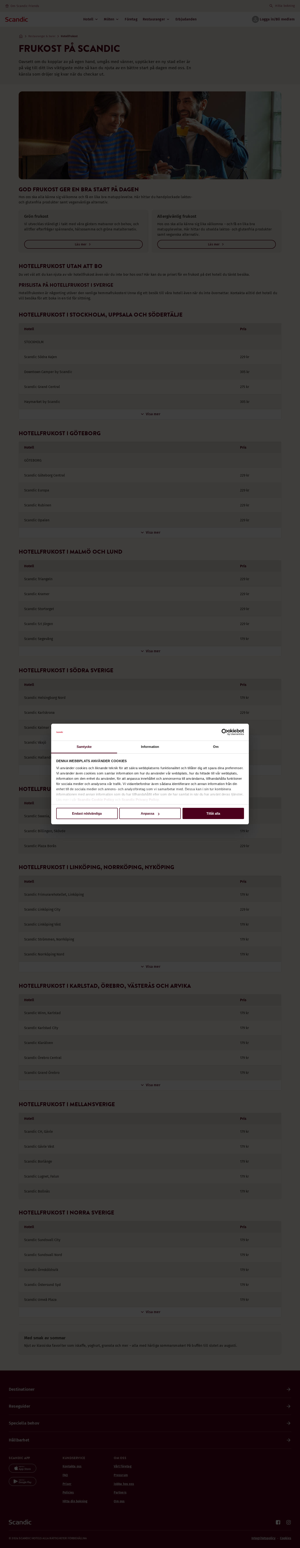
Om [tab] (216, 747)
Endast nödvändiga (87, 813)
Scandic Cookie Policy (96, 799)
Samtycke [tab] (84, 747)
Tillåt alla (213, 813)
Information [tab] (150, 747)
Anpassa (147, 813)
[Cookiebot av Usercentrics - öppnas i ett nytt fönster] (225, 732)
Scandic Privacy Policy (140, 799)
